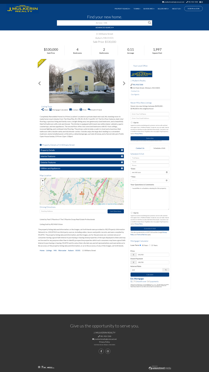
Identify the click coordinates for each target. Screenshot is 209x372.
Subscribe (150, 138)
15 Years (154, 245)
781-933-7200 (193, 2)
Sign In (190, 8)
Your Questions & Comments (142, 184)
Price (133, 251)
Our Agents (135, 94)
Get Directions (115, 211)
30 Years (144, 245)
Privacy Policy (138, 133)
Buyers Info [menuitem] (148, 9)
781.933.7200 (138, 85)
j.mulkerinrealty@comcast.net (174, 2)
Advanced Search (104, 27)
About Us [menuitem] (176, 9)
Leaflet (103, 204)
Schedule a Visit (159, 148)
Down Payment (137, 259)
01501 (77, 250)
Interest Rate (136, 266)
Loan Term (135, 245)
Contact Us (135, 91)
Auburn (71, 250)
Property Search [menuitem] (122, 9)
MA (55, 250)
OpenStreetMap (112, 204)
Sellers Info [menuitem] (163, 9)
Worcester (62, 250)
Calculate (149, 274)
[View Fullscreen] (42, 188)
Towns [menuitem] (136, 9)
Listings (49, 250)
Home (42, 250)
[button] (149, 23)
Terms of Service (142, 234)
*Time (133, 177)
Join (197, 8)
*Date (133, 169)
